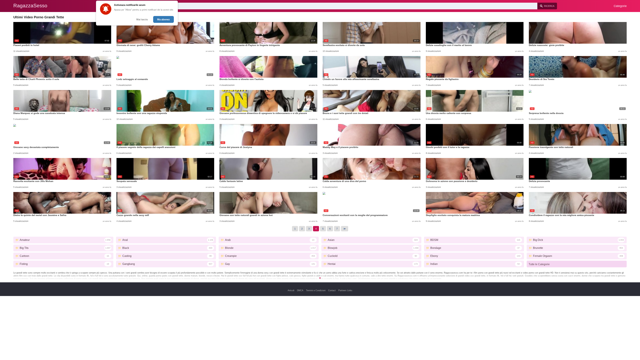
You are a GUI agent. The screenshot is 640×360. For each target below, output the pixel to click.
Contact (332, 290)
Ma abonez (163, 19)
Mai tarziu (142, 19)
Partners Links (345, 290)
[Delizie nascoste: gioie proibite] (578, 33)
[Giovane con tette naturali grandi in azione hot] (268, 203)
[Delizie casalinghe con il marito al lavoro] (475, 33)
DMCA (300, 290)
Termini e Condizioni (316, 290)
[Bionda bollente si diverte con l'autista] (268, 67)
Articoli (291, 290)
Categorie (620, 6)
